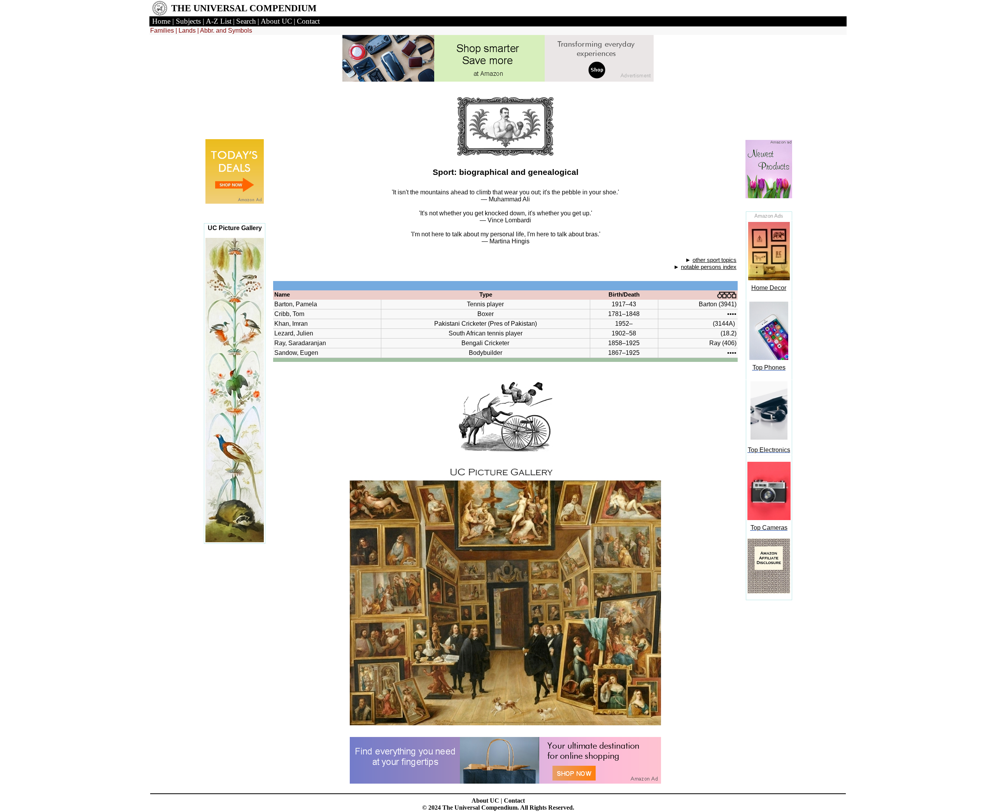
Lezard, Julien (293, 333)
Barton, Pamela (295, 304)
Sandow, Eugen (296, 352)
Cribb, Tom (289, 314)
